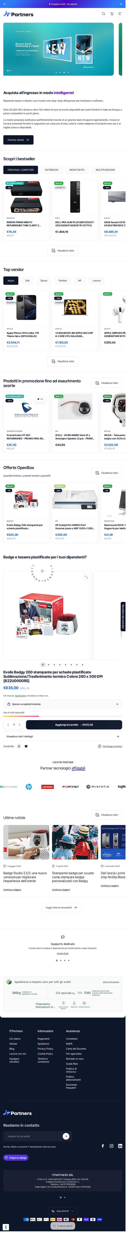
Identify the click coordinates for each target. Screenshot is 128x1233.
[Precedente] (4, 4)
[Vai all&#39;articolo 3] (54, 665)
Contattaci (72, 1038)
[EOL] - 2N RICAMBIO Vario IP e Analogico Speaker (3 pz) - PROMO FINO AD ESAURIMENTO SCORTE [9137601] (74, 437)
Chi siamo (14, 1038)
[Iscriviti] (66, 1136)
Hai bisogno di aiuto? (112, 746)
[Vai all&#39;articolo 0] (43, 665)
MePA (69, 1043)
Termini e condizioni (43, 1060)
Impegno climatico (14, 1060)
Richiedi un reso (75, 1058)
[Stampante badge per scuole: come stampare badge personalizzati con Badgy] (75, 842)
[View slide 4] (69, 961)
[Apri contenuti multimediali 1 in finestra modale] (86, 577)
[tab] (20, 170)
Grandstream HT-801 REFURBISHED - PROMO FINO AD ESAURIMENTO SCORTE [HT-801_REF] (25, 437)
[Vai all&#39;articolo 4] (60, 665)
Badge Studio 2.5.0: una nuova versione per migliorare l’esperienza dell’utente (24, 877)
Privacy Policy (45, 1048)
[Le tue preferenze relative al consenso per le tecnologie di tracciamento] (6, 1227)
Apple (10, 329)
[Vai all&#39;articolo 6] (71, 665)
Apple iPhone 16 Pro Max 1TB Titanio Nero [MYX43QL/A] (23, 334)
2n (56, 431)
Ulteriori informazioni (111, 982)
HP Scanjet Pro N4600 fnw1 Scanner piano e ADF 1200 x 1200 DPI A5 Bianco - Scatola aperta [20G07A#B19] (74, 527)
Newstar (109, 521)
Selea (107, 431)
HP (56, 521)
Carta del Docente (76, 1048)
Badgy (10, 521)
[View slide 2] (61, 961)
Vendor (13, 1043)
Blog (11, 1048)
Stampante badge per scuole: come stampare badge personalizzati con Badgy (73, 877)
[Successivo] (120, 4)
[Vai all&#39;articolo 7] (77, 665)
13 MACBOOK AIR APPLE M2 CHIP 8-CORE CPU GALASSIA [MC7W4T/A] (74, 334)
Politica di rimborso (71, 1070)
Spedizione (20, 695)
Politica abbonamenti (73, 1078)
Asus (107, 218)
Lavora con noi (17, 1053)
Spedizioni (43, 1043)
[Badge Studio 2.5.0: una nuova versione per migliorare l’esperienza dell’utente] (26, 842)
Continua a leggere (12, 889)
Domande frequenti (71, 1086)
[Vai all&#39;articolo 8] (83, 665)
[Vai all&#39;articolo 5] (66, 665)
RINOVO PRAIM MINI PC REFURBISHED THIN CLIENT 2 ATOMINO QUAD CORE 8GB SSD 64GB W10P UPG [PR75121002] (24, 224)
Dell (57, 218)
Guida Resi (72, 1063)
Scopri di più (62, 953)
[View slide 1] (57, 961)
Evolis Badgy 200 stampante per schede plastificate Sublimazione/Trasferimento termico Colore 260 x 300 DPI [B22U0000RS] (25, 527)
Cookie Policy (45, 1053)
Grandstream (14, 431)
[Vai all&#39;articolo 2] (49, 665)
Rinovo (11, 218)
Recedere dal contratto (123, 617)
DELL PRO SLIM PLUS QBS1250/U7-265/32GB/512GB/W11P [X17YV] (74, 224)
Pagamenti (44, 1038)
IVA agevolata (74, 1053)
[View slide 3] (65, 961)
